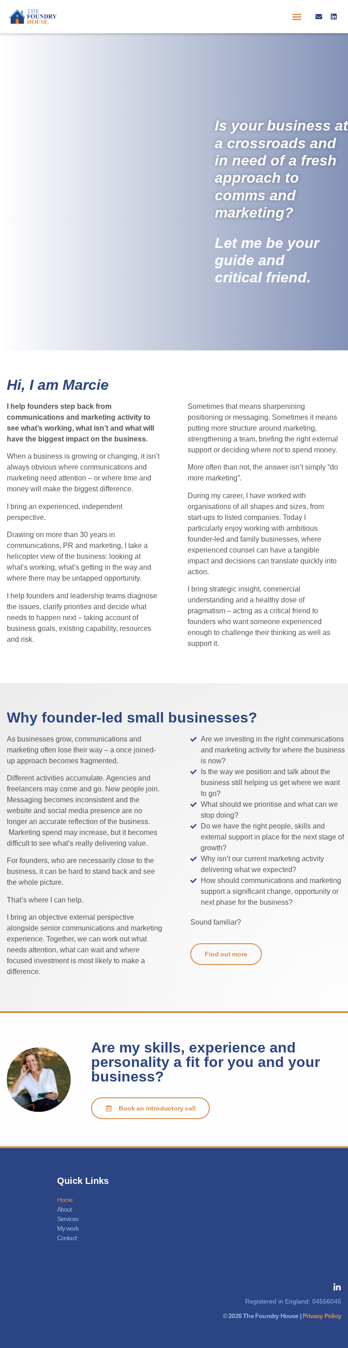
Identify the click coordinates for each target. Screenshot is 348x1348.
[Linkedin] (334, 16)
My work (67, 1228)
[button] (297, 16)
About (64, 1209)
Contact (67, 1237)
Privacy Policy (322, 1315)
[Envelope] (319, 16)
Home (65, 1199)
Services (68, 1218)
